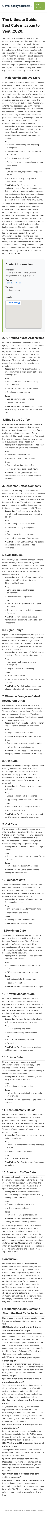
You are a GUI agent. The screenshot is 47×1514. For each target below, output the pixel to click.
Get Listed (38, 6)
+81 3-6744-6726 (13, 283)
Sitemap (41, 1510)
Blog (30, 6)
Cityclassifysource (15, 6)
